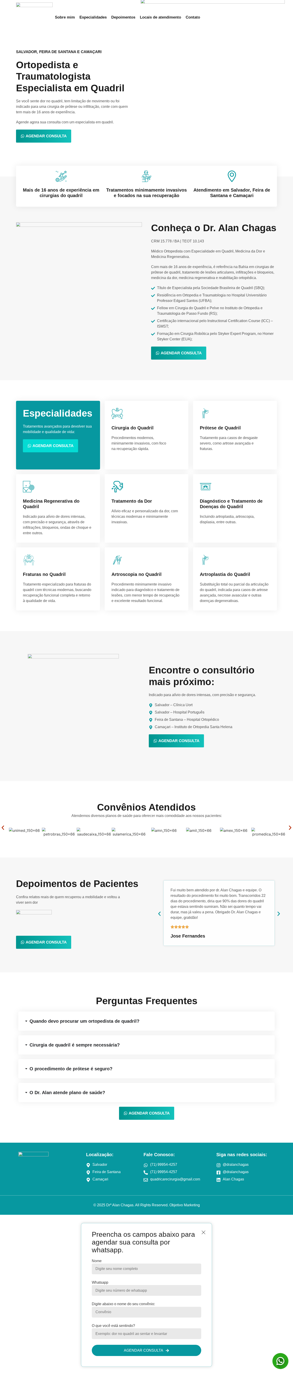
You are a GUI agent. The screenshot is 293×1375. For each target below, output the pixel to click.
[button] (3, 828)
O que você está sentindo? (113, 1326)
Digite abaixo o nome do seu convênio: (123, 1304)
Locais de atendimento (160, 17)
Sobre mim (65, 17)
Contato (193, 17)
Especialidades (93, 17)
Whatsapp (100, 1282)
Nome (97, 1261)
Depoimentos (123, 17)
